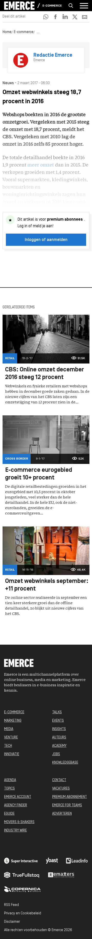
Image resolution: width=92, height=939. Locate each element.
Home (7, 32)
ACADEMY (59, 746)
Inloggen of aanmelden (46, 240)
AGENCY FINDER (15, 805)
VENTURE (11, 737)
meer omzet (40, 165)
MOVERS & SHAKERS (19, 822)
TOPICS (9, 789)
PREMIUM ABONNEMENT (69, 797)
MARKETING (12, 721)
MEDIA (8, 729)
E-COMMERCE (14, 712)
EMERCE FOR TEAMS (67, 805)
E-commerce (52, 5)
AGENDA (10, 780)
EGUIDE (9, 814)
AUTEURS (59, 737)
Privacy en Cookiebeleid (22, 913)
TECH (8, 746)
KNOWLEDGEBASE (65, 763)
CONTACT (59, 780)
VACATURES (61, 789)
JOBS (56, 754)
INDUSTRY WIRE (15, 830)
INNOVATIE (11, 754)
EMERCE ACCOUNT (17, 797)
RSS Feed (11, 905)
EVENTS (58, 721)
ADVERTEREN (62, 814)
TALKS (57, 712)
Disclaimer (12, 922)
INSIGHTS (59, 729)
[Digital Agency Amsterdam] (21, 861)
